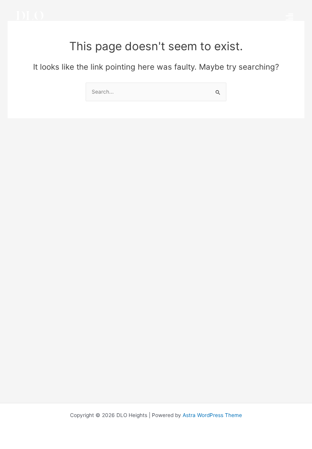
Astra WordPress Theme (212, 415)
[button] (289, 17)
